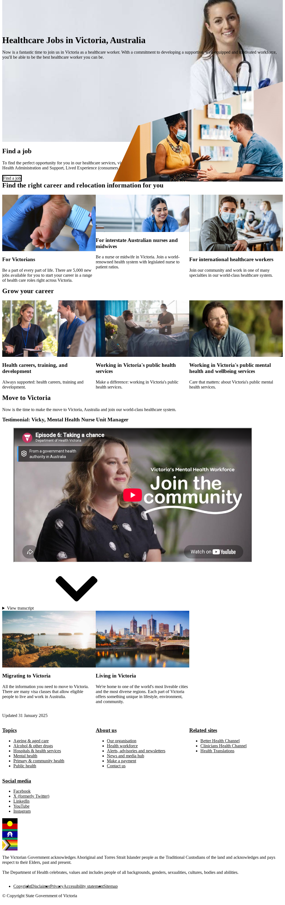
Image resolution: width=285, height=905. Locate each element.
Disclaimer (40, 886)
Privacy (56, 886)
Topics (9, 730)
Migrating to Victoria (26, 676)
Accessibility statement (83, 886)
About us (106, 730)
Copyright (22, 886)
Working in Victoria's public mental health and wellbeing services (230, 368)
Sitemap (111, 886)
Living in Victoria (116, 676)
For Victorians (18, 259)
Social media (16, 781)
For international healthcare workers (231, 259)
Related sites (203, 730)
